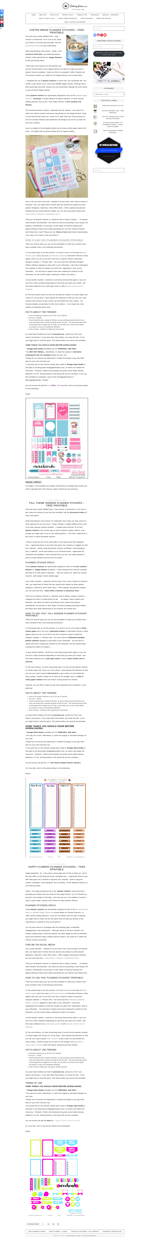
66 (58, 1224)
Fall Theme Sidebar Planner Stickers (66, 763)
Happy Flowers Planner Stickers (67, 1120)
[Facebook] (1, 11)
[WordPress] (1, 18)
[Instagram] (98, 35)
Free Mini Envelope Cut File (112, 105)
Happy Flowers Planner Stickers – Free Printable (56, 868)
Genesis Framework (89, 1235)
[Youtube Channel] (105, 35)
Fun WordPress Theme (73, 1235)
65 (53, 1224)
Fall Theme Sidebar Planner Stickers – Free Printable (56, 504)
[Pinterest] (101, 35)
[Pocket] (1, 22)
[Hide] (0, 28)
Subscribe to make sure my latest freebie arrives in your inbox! (109, 53)
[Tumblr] (1, 25)
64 (48, 1224)
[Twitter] (1, 15)
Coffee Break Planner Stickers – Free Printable (56, 31)
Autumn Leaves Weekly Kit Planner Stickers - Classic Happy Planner (113, 124)
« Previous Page (33, 1224)
